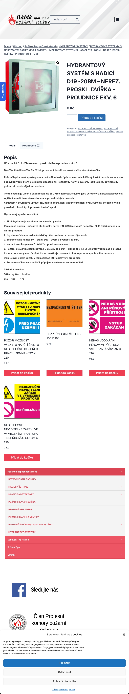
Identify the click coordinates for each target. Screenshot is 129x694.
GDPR (72, 689)
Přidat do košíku (92, 117)
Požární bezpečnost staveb (22, 471)
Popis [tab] (12, 145)
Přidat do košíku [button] (22, 373)
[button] (124, 634)
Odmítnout (64, 672)
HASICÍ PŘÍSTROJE (18, 486)
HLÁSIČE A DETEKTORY (21, 494)
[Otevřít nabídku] (117, 19)
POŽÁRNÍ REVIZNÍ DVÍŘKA (21, 502)
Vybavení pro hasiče (18, 539)
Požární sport (15, 547)
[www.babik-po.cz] (29, 19)
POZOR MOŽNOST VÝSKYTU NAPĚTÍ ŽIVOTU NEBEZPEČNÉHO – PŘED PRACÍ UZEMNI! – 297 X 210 (21, 349)
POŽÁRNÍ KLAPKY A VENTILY (23, 517)
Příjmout (64, 662)
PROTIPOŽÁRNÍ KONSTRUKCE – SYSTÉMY (30, 524)
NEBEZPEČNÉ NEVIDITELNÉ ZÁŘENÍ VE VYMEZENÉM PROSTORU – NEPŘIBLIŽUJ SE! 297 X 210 (21, 434)
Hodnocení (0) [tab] (31, 145)
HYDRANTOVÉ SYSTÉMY (90, 128)
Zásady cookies (60, 689)
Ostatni (11, 554)
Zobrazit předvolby (64, 681)
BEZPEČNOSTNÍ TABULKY (22, 479)
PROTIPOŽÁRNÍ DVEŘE (20, 509)
